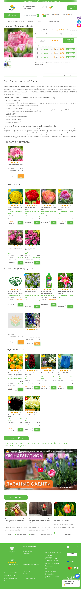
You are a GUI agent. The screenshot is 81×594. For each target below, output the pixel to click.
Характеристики (49, 75)
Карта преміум (48, 557)
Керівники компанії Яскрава (52, 560)
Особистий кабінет (74, 546)
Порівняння (65, 33)
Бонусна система (49, 555)
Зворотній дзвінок (72, 7)
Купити (20, 222)
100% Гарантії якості (50, 569)
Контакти (47, 550)
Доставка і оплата (49, 565)
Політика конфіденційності (51, 571)
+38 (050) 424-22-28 (27, 551)
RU (47, 16)
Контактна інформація (29, 6)
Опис (40, 75)
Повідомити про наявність (21, 176)
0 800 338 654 (29, 8)
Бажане (75, 33)
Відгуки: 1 (65, 75)
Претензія (47, 577)
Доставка (73, 75)
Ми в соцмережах (49, 574)
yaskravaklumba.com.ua (9, 575)
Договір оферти (49, 573)
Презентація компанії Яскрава (52, 558)
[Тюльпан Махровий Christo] (18, 42)
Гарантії (58, 75)
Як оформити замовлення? (52, 576)
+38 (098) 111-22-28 (27, 550)
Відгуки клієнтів (49, 566)
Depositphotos (26, 580)
